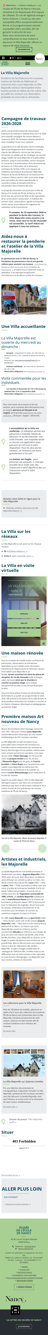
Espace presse (25, 1287)
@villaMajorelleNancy (16, 551)
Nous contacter (25, 1249)
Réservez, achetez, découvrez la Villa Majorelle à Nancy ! (20, 509)
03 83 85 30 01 (30, 1246)
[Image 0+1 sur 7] (11, 849)
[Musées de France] (24, 1310)
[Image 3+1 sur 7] (24, 849)
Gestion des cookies (25, 1281)
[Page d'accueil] (5, 63)
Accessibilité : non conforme (24, 1275)
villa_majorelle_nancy (22, 556)
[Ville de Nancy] (40, 58)
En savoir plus (24, 49)
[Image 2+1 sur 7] (20, 849)
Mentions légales (25, 1272)
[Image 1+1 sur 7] (15, 849)
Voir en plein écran (9, 1175)
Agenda (25, 1267)
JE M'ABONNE (24, 1326)
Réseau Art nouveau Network (17, 1204)
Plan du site (24, 1270)
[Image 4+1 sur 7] (28, 849)
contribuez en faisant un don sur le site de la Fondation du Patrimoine (24, 267)
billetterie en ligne (35, 371)
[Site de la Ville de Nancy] (24, 1299)
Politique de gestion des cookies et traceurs (25, 1278)
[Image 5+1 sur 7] (32, 849)
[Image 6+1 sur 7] (36, 849)
